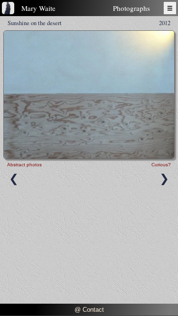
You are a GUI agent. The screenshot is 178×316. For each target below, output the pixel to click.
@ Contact (89, 309)
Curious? (161, 164)
